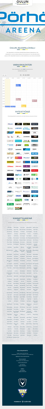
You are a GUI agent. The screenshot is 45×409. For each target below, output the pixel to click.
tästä (24, 69)
